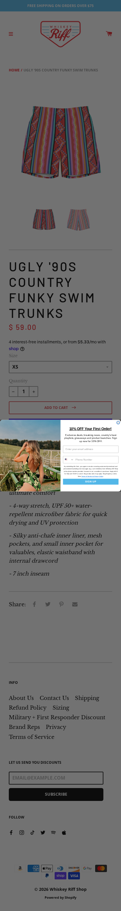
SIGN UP (91, 481)
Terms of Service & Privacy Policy (92, 476)
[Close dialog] (118, 422)
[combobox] (68, 459)
